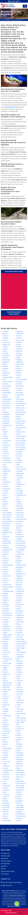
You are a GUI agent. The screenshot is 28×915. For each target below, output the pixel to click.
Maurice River (20, 340)
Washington (19, 753)
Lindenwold (6, 766)
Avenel (5, 351)
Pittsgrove (19, 530)
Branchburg (6, 406)
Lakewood (6, 750)
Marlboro (19, 336)
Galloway (5, 593)
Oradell (18, 480)
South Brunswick (21, 641)
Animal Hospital (5, 856)
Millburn (18, 366)
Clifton (5, 475)
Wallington (19, 744)
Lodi (4, 781)
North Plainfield (21, 449)
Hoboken (5, 698)
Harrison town (7, 663)
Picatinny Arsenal (21, 519)
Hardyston (6, 657)
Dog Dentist (4, 858)
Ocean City (19, 467)
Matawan (19, 338)
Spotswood (19, 661)
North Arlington (21, 436)
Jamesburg (6, 724)
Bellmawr (5, 368)
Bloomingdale (7, 392)
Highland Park (7, 685)
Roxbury (18, 606)
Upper (18, 716)
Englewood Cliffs (7, 550)
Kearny (5, 735)
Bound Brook (7, 403)
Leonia (5, 759)
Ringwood (19, 578)
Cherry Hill (6, 454)
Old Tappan (19, 478)
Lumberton (6, 794)
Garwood (5, 598)
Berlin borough (7, 381)
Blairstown (6, 388)
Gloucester (6, 611)
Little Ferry (6, 774)
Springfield (19, 663)
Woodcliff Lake (20, 814)
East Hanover (7, 517)
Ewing (4, 556)
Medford (18, 347)
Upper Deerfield (21, 718)
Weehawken (19, 770)
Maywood (19, 342)
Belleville (5, 366)
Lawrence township (5, 754)
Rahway (18, 556)
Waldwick (19, 740)
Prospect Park (20, 554)
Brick (4, 410)
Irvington (5, 720)
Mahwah (5, 801)
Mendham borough (19, 352)
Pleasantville (20, 537)
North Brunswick (21, 440)
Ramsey (18, 558)
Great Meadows (7, 615)
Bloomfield (6, 390)
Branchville (6, 408)
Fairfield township (8, 565)
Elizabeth (5, 539)
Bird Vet (3, 869)
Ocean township (21, 469)
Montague (19, 381)
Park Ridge (19, 491)
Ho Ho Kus (6, 696)
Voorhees (19, 737)
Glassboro (6, 600)
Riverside (19, 587)
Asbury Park (6, 342)
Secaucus (19, 624)
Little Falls (6, 772)
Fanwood (5, 569)
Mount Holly (20, 406)
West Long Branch (19, 778)
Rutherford (19, 613)
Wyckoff (18, 820)
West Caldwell (20, 772)
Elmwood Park (7, 543)
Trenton (18, 705)
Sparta (18, 659)
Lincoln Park (6, 761)
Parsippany (19, 493)
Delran (5, 495)
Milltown (18, 371)
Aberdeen (5, 331)
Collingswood (7, 482)
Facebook (20, 913)
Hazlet (5, 676)
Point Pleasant (20, 541)
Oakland (18, 462)
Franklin (5, 582)
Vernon (18, 731)
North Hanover (20, 447)
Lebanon (5, 757)
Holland (5, 700)
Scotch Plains (20, 622)
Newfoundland (20, 432)
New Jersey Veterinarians (19, 910)
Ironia (4, 718)
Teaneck (18, 683)
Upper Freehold (21, 720)
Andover (5, 340)
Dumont (5, 508)
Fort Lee (5, 578)
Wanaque (19, 746)
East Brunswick (7, 20)
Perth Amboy (20, 515)
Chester (5, 456)
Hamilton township (5, 649)
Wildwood (19, 799)
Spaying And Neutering (8, 871)
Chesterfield (6, 458)
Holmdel (5, 702)
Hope (4, 707)
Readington (19, 567)
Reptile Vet (4, 866)
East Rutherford (7, 521)
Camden (5, 436)
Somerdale (19, 633)
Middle (18, 357)
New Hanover (20, 423)
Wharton (19, 796)
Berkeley (5, 375)
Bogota (5, 395)
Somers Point (20, 635)
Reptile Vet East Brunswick (17, 20)
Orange (18, 482)
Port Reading (20, 550)
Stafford (18, 670)
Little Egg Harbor (8, 770)
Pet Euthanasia (5, 863)
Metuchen (19, 355)
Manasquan (6, 805)
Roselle (18, 602)
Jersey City (6, 729)
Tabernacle (19, 681)
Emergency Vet (11, 107)
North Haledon (20, 445)
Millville (18, 373)
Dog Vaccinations (6, 861)
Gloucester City (7, 613)
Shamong (19, 628)
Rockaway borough (19, 597)
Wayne (18, 768)
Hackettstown (7, 630)
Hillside (5, 694)
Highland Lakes (7, 683)
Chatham (5, 447)
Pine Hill (18, 523)
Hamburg (5, 643)
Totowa (18, 696)
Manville (5, 818)
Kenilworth (6, 737)
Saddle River (19, 617)
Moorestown (20, 395)
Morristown (19, 401)
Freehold (5, 589)
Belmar (5, 371)
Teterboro (19, 687)
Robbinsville (19, 589)
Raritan (18, 563)
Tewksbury (19, 689)
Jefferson (5, 726)
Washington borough (19, 756)
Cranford (5, 491)
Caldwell (5, 432)
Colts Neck (6, 486)
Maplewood (19, 331)
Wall (17, 742)
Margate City (20, 333)
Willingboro (19, 801)
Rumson (18, 609)
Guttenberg (6, 626)
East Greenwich (7, 515)
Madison (5, 799)
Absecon (5, 333)
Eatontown (6, 528)
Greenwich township (6, 623)
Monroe (18, 377)
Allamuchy (6, 336)
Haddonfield (6, 637)
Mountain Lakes (21, 412)
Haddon (5, 633)
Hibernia (5, 681)
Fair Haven (6, 558)
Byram (5, 430)
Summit (18, 676)
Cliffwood (5, 473)
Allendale (5, 338)
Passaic (18, 499)
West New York (20, 783)
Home (1, 20)
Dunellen (5, 510)
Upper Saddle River (20, 723)
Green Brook (6, 617)
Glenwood (6, 609)
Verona (18, 733)
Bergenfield (6, 373)
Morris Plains (20, 399)
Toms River (19, 694)
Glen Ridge (6, 604)
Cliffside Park (6, 471)
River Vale (19, 582)
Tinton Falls (19, 692)
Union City (19, 711)
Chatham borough (5, 450)
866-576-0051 (14, 1)
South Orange (20, 646)
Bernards (5, 384)
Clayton (5, 467)
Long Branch (6, 785)
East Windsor (6, 523)
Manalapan (6, 803)
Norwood (19, 454)
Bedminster (6, 362)
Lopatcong (6, 790)
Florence (5, 574)
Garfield (5, 595)
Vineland (18, 735)
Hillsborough (6, 689)
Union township (21, 713)
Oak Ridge (19, 460)
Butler (4, 427)
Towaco (18, 698)
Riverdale (19, 585)
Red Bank (19, 569)
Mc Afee (18, 344)
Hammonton (6, 652)
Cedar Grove (6, 445)
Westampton (20, 790)
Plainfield (19, 532)
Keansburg (6, 733)
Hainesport (6, 639)
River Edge (19, 580)
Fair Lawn (5, 561)
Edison (5, 534)
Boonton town (7, 399)
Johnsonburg (7, 731)
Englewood (6, 547)
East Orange (6, 519)
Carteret (5, 443)
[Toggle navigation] (25, 6)
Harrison (5, 661)
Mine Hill (18, 375)
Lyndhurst (6, 796)
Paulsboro (19, 504)
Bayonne (5, 357)
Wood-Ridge (19, 807)
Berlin (4, 379)
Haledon (5, 641)
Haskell (5, 670)
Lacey (4, 746)
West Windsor (20, 788)
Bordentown (6, 401)
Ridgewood (19, 576)
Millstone (19, 368)
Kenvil (4, 740)
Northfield (19, 451)
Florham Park (7, 576)
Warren (18, 750)
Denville (5, 502)
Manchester (6, 807)
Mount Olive (19, 410)
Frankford (6, 580)
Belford (5, 364)
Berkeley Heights (8, 377)
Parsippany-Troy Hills (21, 496)
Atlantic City (6, 344)
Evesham (5, 554)
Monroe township (21, 379)
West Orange (20, 785)
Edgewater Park (7, 532)
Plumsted (19, 539)
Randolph (19, 561)
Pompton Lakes (21, 543)
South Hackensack (21, 643)
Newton (18, 434)
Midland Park (20, 364)
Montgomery (20, 386)
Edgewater (6, 530)
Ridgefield (19, 571)
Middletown (19, 362)
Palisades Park (20, 484)
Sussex (18, 678)
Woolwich (19, 818)
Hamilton (5, 646)
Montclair (19, 384)
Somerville (19, 637)
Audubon (5, 347)
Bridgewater (6, 414)
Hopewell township (5, 710)
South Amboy (20, 639)
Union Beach (20, 709)
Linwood (5, 768)
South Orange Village (20, 649)
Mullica (18, 416)
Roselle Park (20, 604)
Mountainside (20, 414)
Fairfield (5, 563)
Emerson (5, 545)
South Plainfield (20, 652)
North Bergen (20, 438)
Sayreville (19, 619)
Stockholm (19, 672)
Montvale (19, 388)
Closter (5, 480)
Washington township (19, 760)
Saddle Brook (20, 615)
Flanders (5, 571)
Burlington (6, 423)
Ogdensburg (20, 473)
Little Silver (6, 777)
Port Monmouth (21, 547)
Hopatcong (6, 705)
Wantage (19, 748)
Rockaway (19, 593)
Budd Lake (6, 419)
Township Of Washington (20, 701)
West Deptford (20, 774)
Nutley (18, 458)
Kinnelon (5, 744)
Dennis (5, 499)
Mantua (5, 816)
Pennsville (19, 510)
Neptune (19, 419)
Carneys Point (7, 440)
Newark (18, 430)
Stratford (19, 674)
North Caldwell (20, 443)
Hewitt (5, 678)
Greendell (5, 619)
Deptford (5, 504)
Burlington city (7, 425)
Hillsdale (5, 692)
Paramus (19, 488)
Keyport (5, 742)
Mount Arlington (21, 403)
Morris (18, 397)
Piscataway (19, 526)
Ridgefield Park (20, 574)
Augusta (5, 349)
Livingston (6, 779)
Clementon (6, 469)
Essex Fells (6, 552)
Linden (5, 764)
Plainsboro (19, 534)
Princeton (19, 552)
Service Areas (5, 874)
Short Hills (19, 630)
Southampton (20, 657)
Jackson (5, 722)
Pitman (18, 528)
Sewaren (18, 626)
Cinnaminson (6, 460)
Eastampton (6, 526)
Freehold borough (8, 591)
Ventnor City (20, 729)
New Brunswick (20, 421)
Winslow (18, 803)
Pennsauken (20, 508)
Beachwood (6, 360)
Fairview (5, 567)
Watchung (19, 764)
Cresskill (5, 493)
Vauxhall (18, 726)
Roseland (19, 600)
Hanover (5, 654)
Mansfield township (5, 813)
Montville (19, 390)
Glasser (5, 602)
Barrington (6, 355)
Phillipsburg (19, 517)
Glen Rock (6, 606)
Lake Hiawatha (7, 748)
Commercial (6, 488)
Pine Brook (19, 521)
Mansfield (5, 809)
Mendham (19, 349)
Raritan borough (21, 565)
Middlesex (19, 360)
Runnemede (19, 611)
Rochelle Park (20, 591)
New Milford (20, 425)
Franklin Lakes (7, 585)
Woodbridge (20, 809)
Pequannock (20, 512)
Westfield (19, 792)
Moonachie (19, 392)
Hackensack (6, 628)
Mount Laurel (20, 408)
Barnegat (5, 353)
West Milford (20, 781)
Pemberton (19, 506)
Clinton (5, 478)
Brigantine (6, 416)
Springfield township (19, 667)
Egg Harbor (6, 537)
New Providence (21, 427)
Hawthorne (6, 674)
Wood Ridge (19, 805)
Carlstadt (5, 438)
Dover (4, 506)
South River (19, 654)
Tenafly (18, 685)
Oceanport (19, 471)
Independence (7, 716)
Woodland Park (20, 816)
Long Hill (5, 788)
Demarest (6, 497)
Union (18, 707)
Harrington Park (7, 659)
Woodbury (19, 812)
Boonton (5, 397)
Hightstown (6, 687)
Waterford (19, 766)
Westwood (19, 794)
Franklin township (8, 587)
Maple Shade (6, 820)
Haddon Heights (7, 635)
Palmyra (18, 486)
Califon (5, 434)
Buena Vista (6, 421)
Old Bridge (19, 475)
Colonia (5, 484)
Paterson (19, 502)
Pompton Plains (21, 545)
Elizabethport (7, 541)
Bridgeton (6, 412)
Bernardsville (6, 386)
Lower (4, 792)
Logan (5, 783)
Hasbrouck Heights (6, 667)
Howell (5, 713)
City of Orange (7, 462)
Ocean (18, 464)
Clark (4, 464)
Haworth (5, 672)
